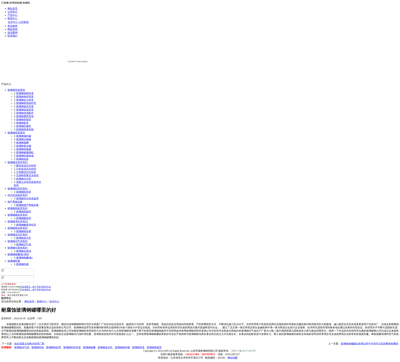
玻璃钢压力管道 (25, 99)
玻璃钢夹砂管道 (25, 96)
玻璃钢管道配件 (25, 113)
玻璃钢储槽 (22, 142)
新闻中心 (13, 18)
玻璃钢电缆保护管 (26, 103)
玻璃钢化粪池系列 (18, 247)
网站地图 (233, 357)
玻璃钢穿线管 (23, 119)
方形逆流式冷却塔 (26, 169)
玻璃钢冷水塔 (23, 178)
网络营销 (13, 29)
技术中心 (13, 22)
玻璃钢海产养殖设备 (27, 205)
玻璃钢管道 (37, 347)
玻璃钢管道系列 (16, 90)
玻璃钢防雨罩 (23, 192)
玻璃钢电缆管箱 (25, 129)
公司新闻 (24, 22)
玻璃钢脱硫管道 (25, 93)
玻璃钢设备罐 (23, 149)
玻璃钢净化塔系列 (18, 221)
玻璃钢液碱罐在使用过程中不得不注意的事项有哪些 (369, 343)
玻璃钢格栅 (89, 347)
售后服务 (13, 26)
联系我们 (13, 35)
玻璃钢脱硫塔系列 (18, 208)
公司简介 (13, 11)
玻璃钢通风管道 (25, 116)
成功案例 (13, 32)
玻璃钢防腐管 (23, 126)
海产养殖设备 (15, 201)
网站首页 (13, 8)
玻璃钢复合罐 (23, 146)
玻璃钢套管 (22, 123)
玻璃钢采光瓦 (23, 238)
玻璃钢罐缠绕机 (25, 152)
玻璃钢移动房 (23, 231)
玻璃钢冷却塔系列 (18, 162)
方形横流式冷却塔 (26, 172)
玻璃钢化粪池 (23, 251)
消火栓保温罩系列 (18, 195)
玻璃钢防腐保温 (25, 155)
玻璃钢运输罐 (23, 139)
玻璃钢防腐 (14, 261)
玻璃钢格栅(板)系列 (18, 254)
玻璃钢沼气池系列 (18, 241)
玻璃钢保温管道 (25, 109)
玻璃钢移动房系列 (18, 228)
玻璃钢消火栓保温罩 (27, 198)
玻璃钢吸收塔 (23, 218)
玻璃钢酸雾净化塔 (26, 224)
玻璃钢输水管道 (25, 106)
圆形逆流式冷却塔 (26, 165)
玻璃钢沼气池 (23, 244)
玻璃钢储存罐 (23, 136)
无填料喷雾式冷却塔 (27, 175)
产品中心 (13, 15)
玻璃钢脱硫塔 (23, 211)
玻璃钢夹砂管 (53, 347)
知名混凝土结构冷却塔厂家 (29, 343)
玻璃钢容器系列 (16, 132)
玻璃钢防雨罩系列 (18, 188)
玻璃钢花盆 (22, 159)
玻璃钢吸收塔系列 (18, 215)
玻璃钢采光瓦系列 (18, 234)
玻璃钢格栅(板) (24, 257)
